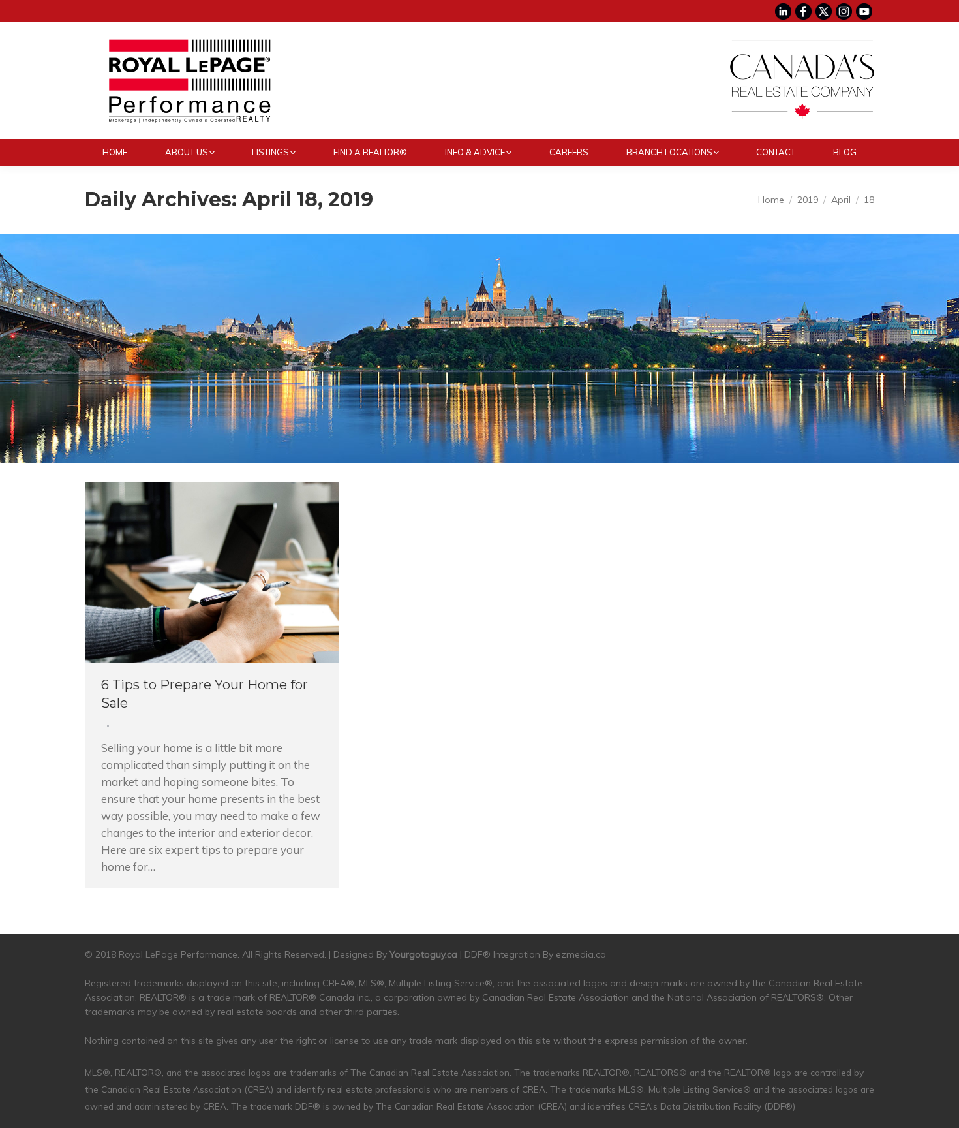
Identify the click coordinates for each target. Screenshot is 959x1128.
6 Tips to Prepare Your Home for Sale (204, 694)
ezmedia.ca (581, 954)
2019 (807, 200)
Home (771, 200)
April (841, 200)
